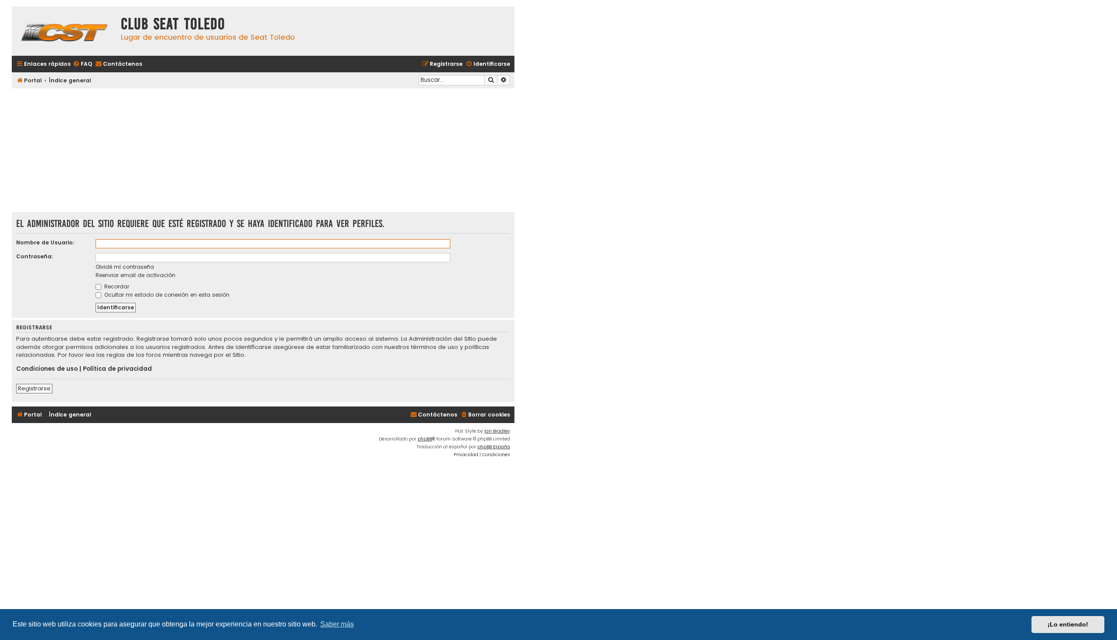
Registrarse (34, 388)
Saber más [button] (337, 624)
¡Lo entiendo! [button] (1068, 624)
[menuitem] (82, 64)
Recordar (116, 286)
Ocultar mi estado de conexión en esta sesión (166, 294)
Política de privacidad (117, 369)
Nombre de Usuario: (45, 242)
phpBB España (493, 447)
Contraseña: (34, 256)
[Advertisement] (263, 151)
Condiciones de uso (47, 369)
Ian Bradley (497, 431)
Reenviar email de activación (135, 275)
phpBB (425, 439)
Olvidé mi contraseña (125, 267)
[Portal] (64, 31)
